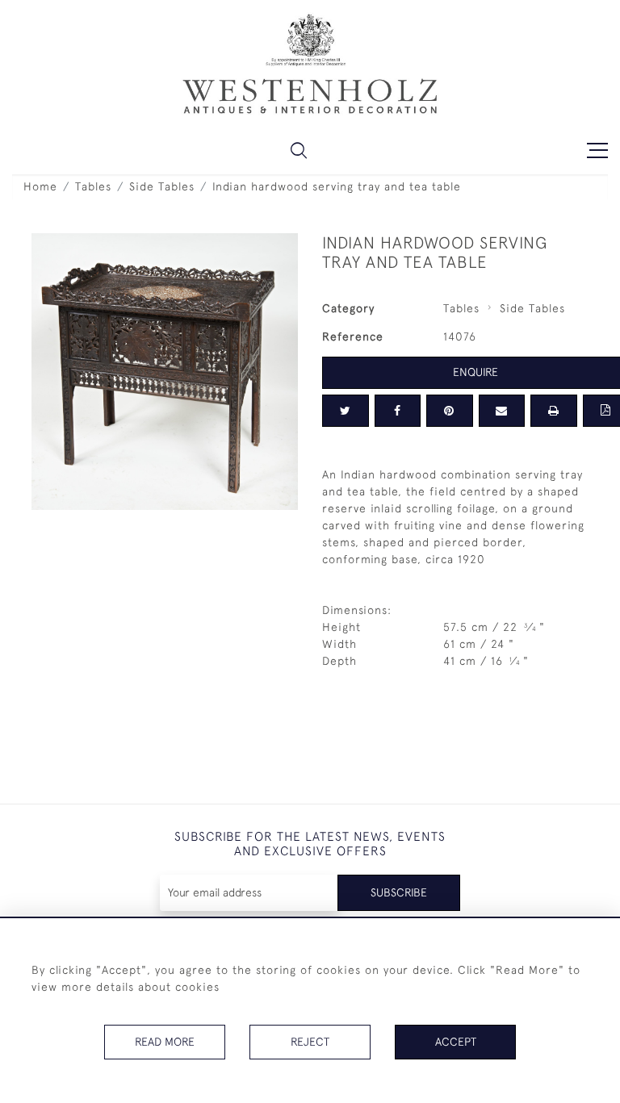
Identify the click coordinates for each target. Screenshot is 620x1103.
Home (40, 186)
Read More (165, 1041)
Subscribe (399, 892)
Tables (93, 186)
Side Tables (162, 186)
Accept (455, 1041)
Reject (310, 1041)
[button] (298, 150)
